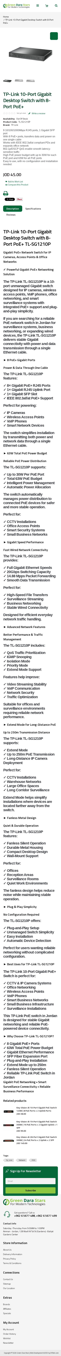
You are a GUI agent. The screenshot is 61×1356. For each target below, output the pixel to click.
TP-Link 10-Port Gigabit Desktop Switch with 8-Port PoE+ (28, 21)
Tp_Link (9, 1160)
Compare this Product (18, 184)
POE (33, 1160)
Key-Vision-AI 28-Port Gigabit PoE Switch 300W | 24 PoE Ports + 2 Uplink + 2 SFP (36, 1138)
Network (22, 1160)
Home (6, 16)
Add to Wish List (15, 181)
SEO (46, 1353)
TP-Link (14, 124)
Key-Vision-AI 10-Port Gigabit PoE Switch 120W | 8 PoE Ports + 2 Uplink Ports (36, 1109)
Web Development (36, 1353)
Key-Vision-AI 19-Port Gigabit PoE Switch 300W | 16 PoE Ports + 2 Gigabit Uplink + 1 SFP (36, 1124)
